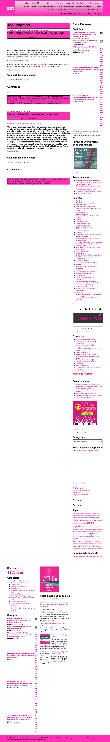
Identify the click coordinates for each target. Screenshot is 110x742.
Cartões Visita (36, 3)
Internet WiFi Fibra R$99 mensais (86, 266)
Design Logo (59, 3)
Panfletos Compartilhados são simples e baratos (88, 187)
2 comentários (31, 118)
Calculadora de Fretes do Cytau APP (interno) (85, 10)
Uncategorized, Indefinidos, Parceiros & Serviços (88, 368)
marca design (29, 183)
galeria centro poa (85, 526)
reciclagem (82, 543)
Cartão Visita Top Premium (84, 227)
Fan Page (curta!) (82, 373)
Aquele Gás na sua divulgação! (85, 203)
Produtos (79, 292)
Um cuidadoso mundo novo (96, 548)
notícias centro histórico (96, 539)
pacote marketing (56, 103)
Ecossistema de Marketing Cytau (86, 190)
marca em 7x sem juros (42, 183)
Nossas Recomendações (65, 6)
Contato (33, 6)
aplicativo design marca (89, 513)
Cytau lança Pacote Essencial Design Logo (36, 33)
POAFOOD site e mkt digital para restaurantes (86, 289)
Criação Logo (21, 96)
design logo (23, 103)
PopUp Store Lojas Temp (83, 193)
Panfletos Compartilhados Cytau (57, 10)
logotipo (47, 103)
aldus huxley (75, 513)
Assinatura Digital (81, 205)
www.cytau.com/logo (40, 64)
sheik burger (87, 543)
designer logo (31, 103)
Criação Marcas (81, 240)
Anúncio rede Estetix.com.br (88, 262)
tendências (98, 546)
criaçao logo (53, 101)
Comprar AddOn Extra (83, 231)
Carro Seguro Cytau (82, 221)
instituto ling (80, 529)
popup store (94, 541)
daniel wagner (99, 520)
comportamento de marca (83, 517)
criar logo (15, 103)
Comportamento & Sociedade (85, 341)
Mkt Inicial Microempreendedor (85, 272)
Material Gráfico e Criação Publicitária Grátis (27, 99)
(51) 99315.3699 (78, 488)
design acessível (22, 181)
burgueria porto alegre (95, 515)
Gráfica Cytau (80, 253)
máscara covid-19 (81, 539)
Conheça (26, 3)
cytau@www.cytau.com (80, 487)
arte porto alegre (87, 515)
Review (78, 364)
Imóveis (98, 6)
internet (87, 529)
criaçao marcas (56, 179)
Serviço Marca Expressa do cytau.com (33, 114)
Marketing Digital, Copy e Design (86, 354)
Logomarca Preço (81, 352)
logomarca (40, 103)
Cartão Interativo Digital (46, 6)
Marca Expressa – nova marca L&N (90, 242)
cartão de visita (43, 101)
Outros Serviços (93, 3)
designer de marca (76, 523)
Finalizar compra (81, 246)
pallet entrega (78, 541)
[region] (88, 316)
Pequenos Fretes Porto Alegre (85, 362)
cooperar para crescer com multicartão (87, 238)
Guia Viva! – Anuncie (82, 261)
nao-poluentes (89, 539)
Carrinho (26, 6)
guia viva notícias (92, 526)
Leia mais (51, 620)
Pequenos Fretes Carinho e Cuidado (87, 283)
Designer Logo (50, 96)
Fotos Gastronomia (82, 251)
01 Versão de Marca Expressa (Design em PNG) (24, 123)
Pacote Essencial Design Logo (17, 60)
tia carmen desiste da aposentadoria (83, 548)
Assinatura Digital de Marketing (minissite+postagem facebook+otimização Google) (89, 208)
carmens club (75, 517)
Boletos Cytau (80, 212)
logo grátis (32, 181)
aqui (43, 57)
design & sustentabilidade (35, 96)
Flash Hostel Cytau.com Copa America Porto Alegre (88, 248)
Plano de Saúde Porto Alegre (85, 285)
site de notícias (93, 543)
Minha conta (80, 270)
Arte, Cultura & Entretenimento (85, 339)
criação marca (88, 520)
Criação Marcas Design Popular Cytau (88, 244)
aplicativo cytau (81, 513)
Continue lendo (13, 70)
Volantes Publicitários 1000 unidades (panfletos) (87, 299)
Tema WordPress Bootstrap (37, 739)
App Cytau (71, 3)
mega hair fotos (82, 536)
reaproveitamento (76, 543)
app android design (79, 515)
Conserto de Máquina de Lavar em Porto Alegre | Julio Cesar (80, 13)
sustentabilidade (86, 546)
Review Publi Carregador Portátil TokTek (88, 191)
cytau (22, 37)
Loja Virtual (79, 268)
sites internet (99, 543)
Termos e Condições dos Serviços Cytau (88, 294)
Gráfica (47, 3)
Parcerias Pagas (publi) (84, 6)
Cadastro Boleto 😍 (82, 214)
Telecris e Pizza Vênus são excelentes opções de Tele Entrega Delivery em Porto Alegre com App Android (89, 182)
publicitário (99, 541)
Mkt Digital (80, 3)
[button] (75, 314)
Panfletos (79, 279)
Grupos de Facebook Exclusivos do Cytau (89, 255)
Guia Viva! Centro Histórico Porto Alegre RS (88, 350)
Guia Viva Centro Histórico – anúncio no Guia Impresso (88, 258)
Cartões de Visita (81, 229)
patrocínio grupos (87, 541)
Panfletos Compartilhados (84, 360)
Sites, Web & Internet (50, 99)
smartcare (75, 546)
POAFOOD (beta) (81, 287)
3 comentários (31, 37)
